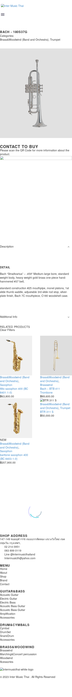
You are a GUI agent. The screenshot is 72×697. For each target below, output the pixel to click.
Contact (4, 584)
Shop (3, 576)
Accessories (7, 617)
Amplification (7, 614)
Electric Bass (8, 602)
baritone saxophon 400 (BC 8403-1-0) (14, 457)
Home (3, 569)
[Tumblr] (19, 43)
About (3, 572)
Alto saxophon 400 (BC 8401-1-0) (14, 390)
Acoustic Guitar (9, 595)
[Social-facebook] (15, 232)
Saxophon (6, 385)
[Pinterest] (13, 43)
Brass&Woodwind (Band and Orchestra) (24, 39)
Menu (2, 14)
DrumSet (5, 632)
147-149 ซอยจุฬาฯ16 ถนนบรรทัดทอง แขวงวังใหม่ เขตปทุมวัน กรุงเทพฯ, (32, 541)
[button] (3, 19)
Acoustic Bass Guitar (12, 606)
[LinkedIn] (24, 43)
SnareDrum (7, 636)
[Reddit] (30, 43)
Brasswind (46, 385)
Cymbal (4, 628)
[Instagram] (5, 232)
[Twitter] (7, 43)
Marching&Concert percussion (18, 654)
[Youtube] (25, 232)
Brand (3, 580)
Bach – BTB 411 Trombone (50, 390)
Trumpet (55, 39)
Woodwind (6, 658)
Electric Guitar (8, 598)
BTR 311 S (46, 412)
